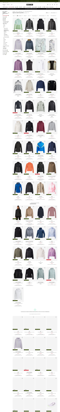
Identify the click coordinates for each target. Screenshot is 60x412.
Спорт (17, 11)
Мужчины (8, 4)
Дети (11, 4)
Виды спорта (20, 11)
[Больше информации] (40, 36)
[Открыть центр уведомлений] (52, 4)
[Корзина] (56, 4)
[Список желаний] (54, 4)
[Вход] (50, 4)
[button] (48, 12)
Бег (23, 11)
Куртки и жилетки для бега (28, 11)
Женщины (4, 4)
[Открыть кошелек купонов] (47, 4)
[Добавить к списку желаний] (22, 18)
